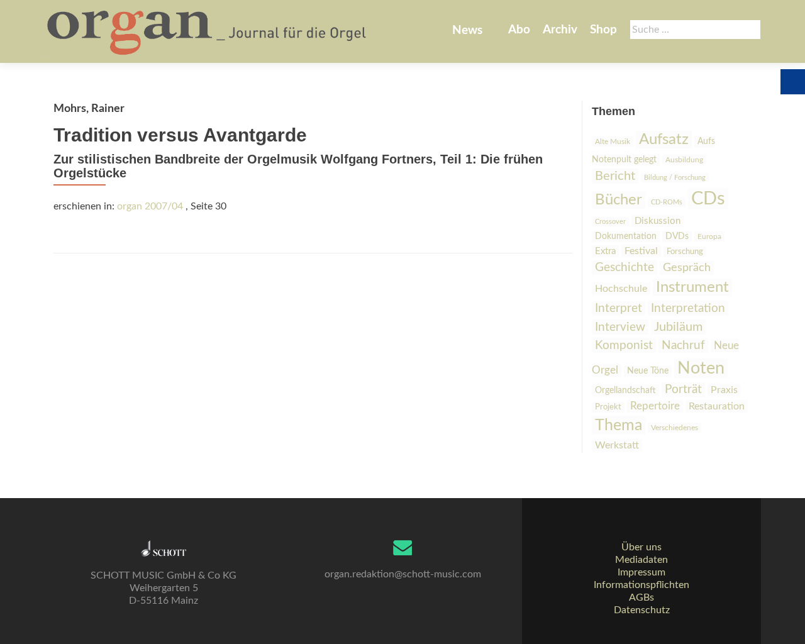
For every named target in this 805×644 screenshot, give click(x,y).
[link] (208, 31)
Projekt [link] (608, 407)
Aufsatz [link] (664, 139)
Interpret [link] (618, 308)
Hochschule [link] (621, 289)
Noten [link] (700, 368)
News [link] (467, 30)
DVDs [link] (677, 236)
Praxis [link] (724, 390)
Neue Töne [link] (648, 371)
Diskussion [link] (657, 221)
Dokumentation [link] (626, 236)
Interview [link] (620, 327)
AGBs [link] (641, 597)
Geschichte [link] (624, 268)
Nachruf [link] (683, 346)
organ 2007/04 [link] (150, 206)
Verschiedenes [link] (674, 427)
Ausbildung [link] (684, 160)
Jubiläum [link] (678, 327)
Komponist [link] (624, 345)
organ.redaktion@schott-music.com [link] (403, 574)
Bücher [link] (618, 200)
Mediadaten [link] (641, 560)
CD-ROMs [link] (666, 202)
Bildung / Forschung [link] (675, 177)
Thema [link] (618, 425)
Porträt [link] (683, 390)
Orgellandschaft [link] (625, 390)
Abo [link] (519, 30)
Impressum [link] (641, 572)
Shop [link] (603, 30)
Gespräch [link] (687, 268)
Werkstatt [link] (617, 445)
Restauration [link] (717, 406)
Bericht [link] (615, 176)
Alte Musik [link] (612, 141)
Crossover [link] (610, 221)
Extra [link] (605, 251)
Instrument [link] (692, 287)
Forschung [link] (685, 252)
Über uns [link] (641, 547)
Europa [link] (709, 236)
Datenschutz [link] (642, 610)
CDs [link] (708, 198)
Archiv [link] (560, 30)
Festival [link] (641, 251)
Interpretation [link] (688, 308)
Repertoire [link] (655, 406)
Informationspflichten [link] (641, 585)
